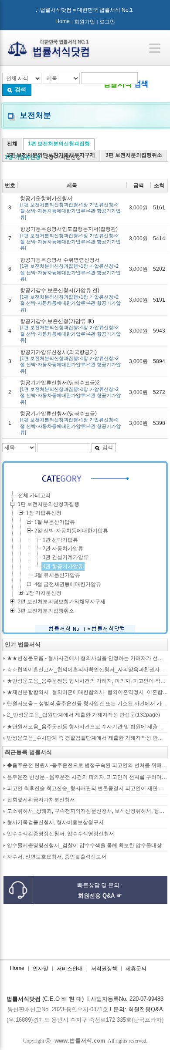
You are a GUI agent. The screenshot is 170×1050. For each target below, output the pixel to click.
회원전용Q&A (145, 1009)
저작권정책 (104, 969)
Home (62, 21)
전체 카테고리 (34, 495)
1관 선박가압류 (60, 540)
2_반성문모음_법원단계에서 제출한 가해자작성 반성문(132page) (83, 715)
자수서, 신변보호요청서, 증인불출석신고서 (56, 857)
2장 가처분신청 (43, 593)
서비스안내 (70, 969)
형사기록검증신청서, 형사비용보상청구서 (55, 822)
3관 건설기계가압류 (65, 557)
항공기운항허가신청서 (70, 207)
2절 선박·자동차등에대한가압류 (71, 531)
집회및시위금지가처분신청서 (41, 800)
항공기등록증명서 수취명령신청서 (70, 269)
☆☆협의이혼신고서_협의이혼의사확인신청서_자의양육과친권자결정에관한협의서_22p (87, 670)
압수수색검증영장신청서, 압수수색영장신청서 (60, 834)
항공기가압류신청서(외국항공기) (70, 361)
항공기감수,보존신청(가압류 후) (70, 330)
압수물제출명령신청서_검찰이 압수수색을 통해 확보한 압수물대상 (84, 845)
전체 (12, 144)
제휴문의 (136, 969)
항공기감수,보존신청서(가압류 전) (70, 299)
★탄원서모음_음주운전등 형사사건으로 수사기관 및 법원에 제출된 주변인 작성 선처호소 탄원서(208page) (87, 727)
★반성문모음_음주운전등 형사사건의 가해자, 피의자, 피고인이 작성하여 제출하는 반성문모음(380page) (87, 681)
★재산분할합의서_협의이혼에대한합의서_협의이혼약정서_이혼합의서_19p (87, 692)
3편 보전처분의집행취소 (133, 155)
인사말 (40, 969)
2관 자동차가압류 (63, 548)
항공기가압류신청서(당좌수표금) (70, 423)
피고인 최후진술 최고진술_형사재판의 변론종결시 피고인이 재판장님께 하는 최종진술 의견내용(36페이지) (87, 788)
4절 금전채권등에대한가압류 (67, 584)
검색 (20, 89)
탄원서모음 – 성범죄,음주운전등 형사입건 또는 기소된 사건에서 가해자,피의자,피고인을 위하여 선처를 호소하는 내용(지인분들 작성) (87, 704)
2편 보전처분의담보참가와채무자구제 (51, 155)
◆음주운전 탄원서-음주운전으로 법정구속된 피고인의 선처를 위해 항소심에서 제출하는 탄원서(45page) (87, 765)
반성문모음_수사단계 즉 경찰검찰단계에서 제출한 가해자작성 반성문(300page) (87, 738)
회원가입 (84, 22)
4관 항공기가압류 (63, 566)
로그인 (107, 22)
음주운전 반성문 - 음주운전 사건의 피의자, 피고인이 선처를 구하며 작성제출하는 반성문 (87, 777)
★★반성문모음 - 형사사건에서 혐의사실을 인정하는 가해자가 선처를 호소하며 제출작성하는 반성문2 (87, 658)
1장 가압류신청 (43, 513)
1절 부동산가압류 (54, 522)
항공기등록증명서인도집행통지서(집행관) (70, 238)
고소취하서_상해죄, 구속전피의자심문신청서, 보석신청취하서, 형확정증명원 (87, 811)
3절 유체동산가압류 (57, 575)
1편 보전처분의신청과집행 (59, 144)
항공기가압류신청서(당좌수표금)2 (70, 392)
